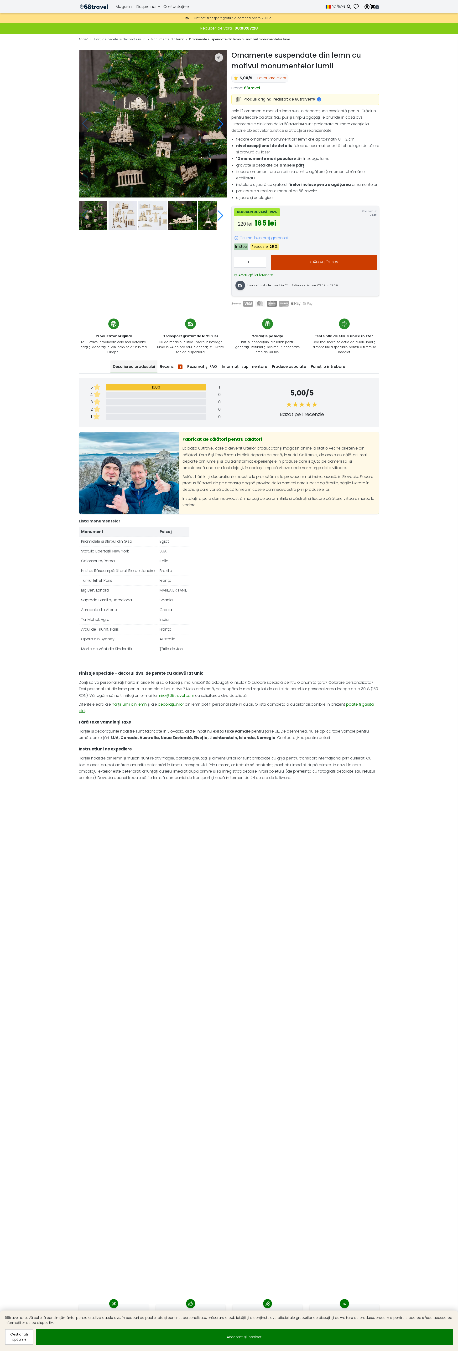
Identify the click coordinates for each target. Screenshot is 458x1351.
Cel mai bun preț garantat (263, 238)
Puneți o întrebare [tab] (328, 366)
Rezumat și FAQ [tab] (202, 366)
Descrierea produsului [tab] (134, 366)
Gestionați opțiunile (19, 1337)
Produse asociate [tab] (289, 366)
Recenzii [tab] (170, 366)
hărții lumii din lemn (129, 704)
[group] (153, 123)
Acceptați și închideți (244, 1337)
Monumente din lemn (167, 39)
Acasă (83, 39)
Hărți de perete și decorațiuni (117, 39)
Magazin (124, 6)
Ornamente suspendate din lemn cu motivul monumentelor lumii (239, 39)
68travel (252, 88)
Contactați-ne (177, 6)
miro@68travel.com (176, 695)
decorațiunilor (171, 704)
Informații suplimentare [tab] (244, 366)
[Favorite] (358, 7)
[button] (220, 123)
